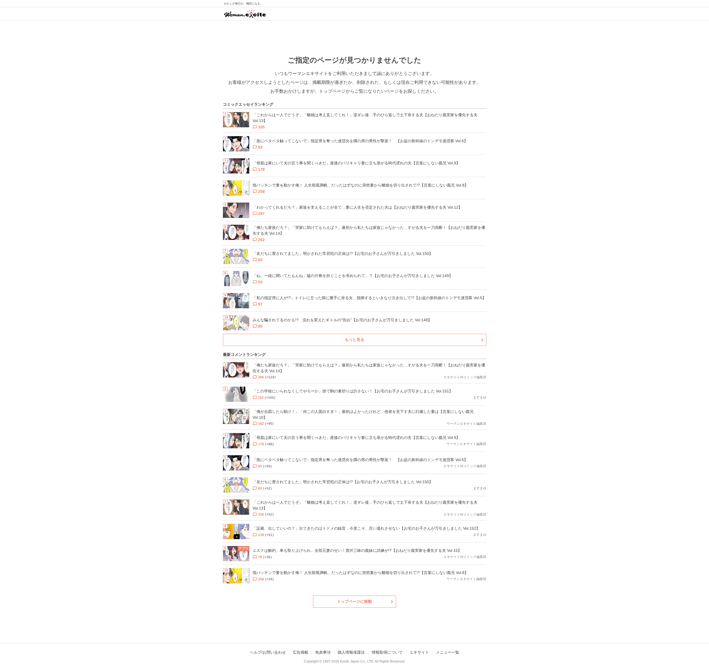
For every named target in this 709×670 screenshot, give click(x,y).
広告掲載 (300, 652)
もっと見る (354, 339)
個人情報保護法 (351, 652)
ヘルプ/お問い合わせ (268, 652)
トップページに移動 (354, 601)
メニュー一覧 (447, 652)
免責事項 (323, 652)
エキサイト (419, 652)
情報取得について (387, 652)
